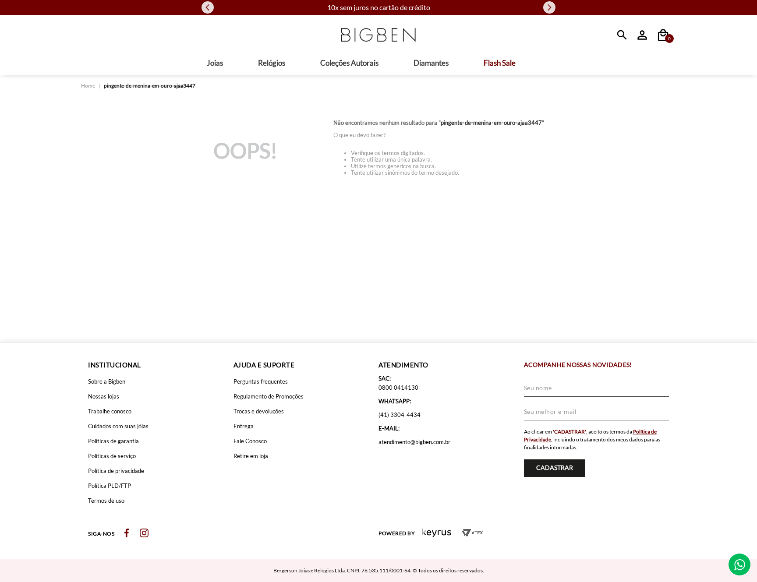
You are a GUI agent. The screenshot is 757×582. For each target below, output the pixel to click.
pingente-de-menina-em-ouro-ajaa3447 (149, 85)
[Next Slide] (549, 7)
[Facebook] (126, 534)
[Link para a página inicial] (88, 86)
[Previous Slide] (208, 7)
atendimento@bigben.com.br (414, 441)
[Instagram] (144, 534)
